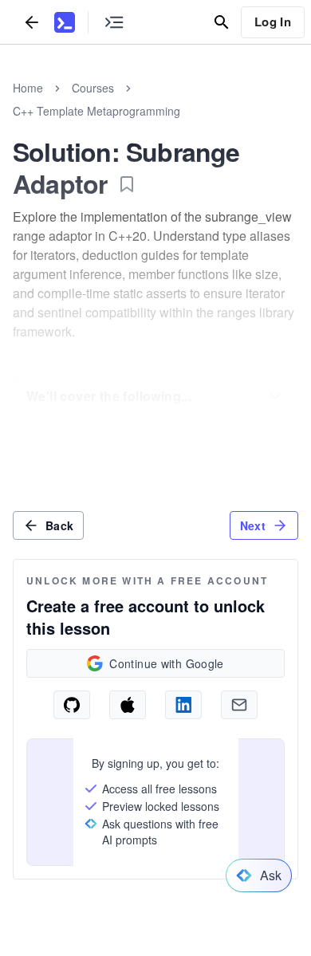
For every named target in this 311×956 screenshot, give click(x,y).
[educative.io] (64, 22)
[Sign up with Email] (239, 704)
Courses (93, 88)
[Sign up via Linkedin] (183, 704)
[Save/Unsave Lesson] (127, 184)
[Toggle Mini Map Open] (114, 21)
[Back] (32, 21)
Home (28, 88)
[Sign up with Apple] (127, 704)
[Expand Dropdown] (275, 396)
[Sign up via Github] (71, 704)
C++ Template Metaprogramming (96, 111)
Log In (272, 21)
